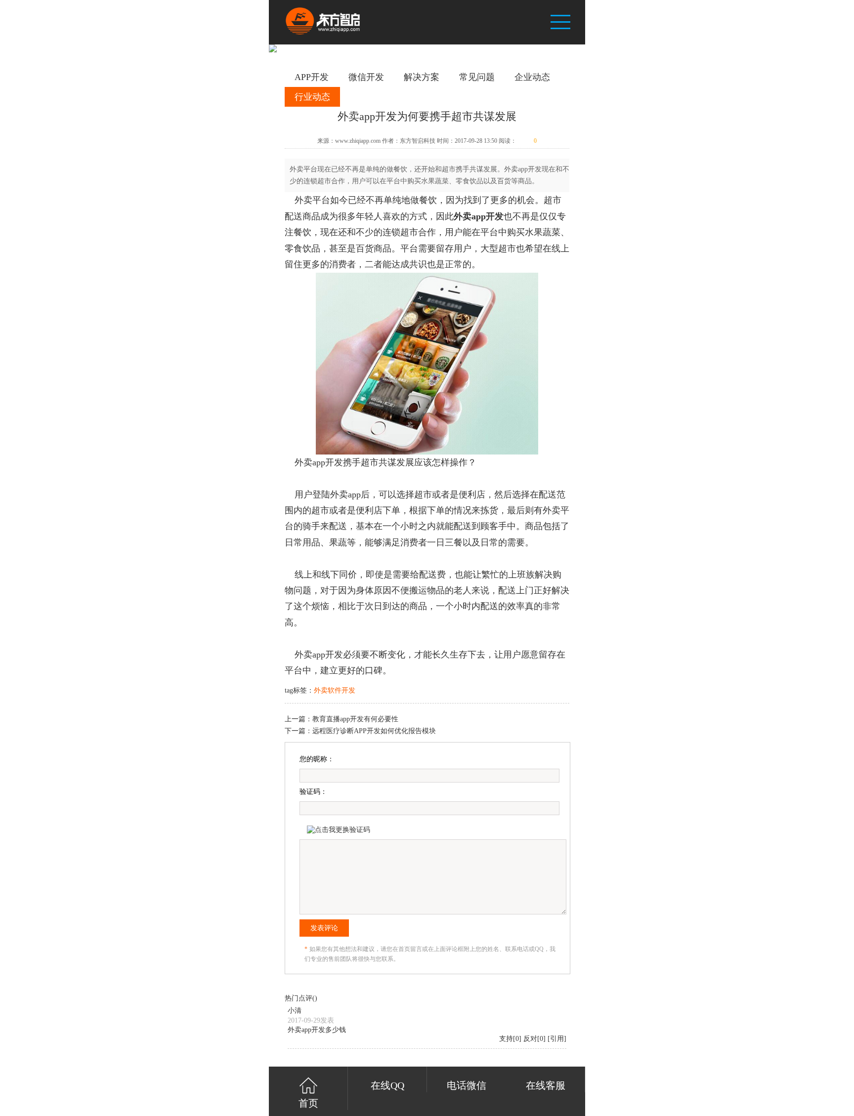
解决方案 (421, 77)
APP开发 (312, 77)
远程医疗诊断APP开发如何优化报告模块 (374, 731)
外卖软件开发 (334, 690)
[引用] (557, 1038)
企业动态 (532, 77)
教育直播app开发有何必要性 (355, 719)
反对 (530, 1038)
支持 (506, 1038)
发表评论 (324, 928)
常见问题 (477, 77)
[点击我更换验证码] (338, 830)
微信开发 (366, 77)
